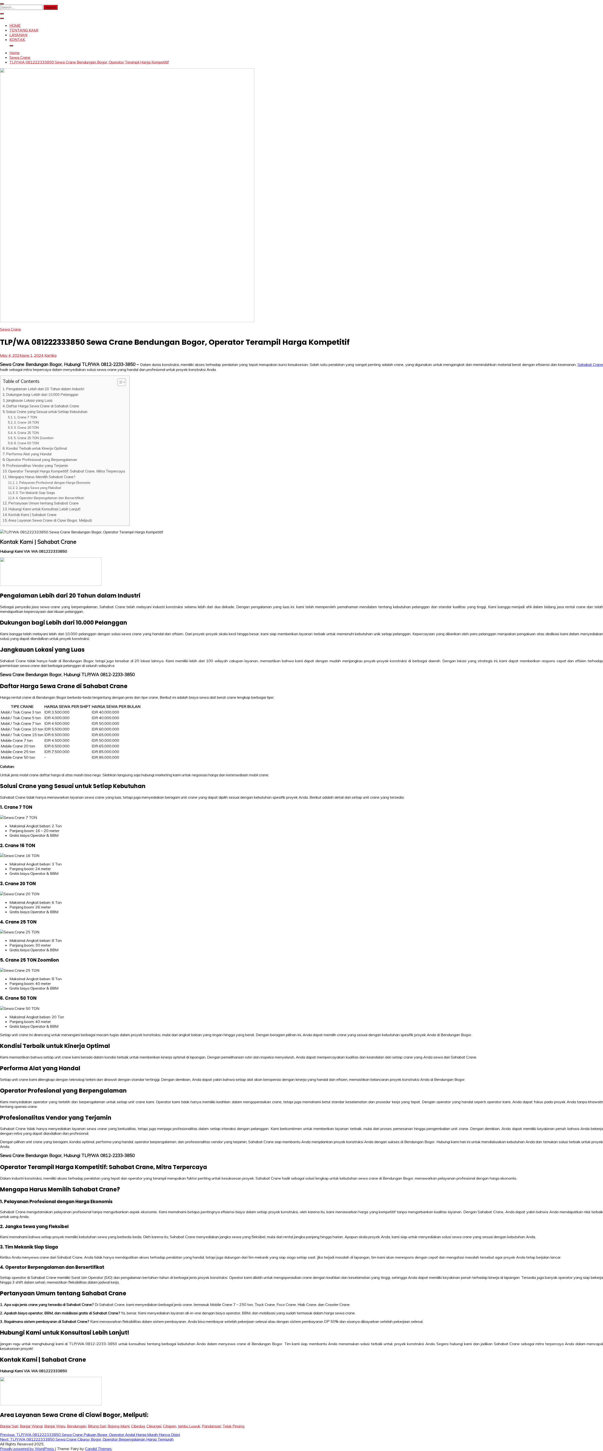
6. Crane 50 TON (26, 443)
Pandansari (211, 1426)
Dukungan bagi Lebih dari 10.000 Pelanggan (42, 394)
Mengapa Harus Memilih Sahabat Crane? (41, 477)
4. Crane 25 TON (26, 433)
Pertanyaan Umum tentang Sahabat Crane (43, 503)
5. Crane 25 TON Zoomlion (33, 438)
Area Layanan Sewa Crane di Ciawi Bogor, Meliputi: (50, 520)
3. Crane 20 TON (26, 427)
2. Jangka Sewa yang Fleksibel (38, 488)
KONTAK (17, 39)
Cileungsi (154, 1426)
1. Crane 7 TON (25, 417)
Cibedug (138, 1426)
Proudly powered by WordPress (27, 1448)
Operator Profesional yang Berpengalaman (41, 459)
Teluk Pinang (233, 1426)
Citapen (169, 1426)
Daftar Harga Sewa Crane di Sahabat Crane (42, 406)
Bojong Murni (119, 1426)
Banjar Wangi (31, 1426)
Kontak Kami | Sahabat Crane (32, 514)
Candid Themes (98, 1448)
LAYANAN (18, 34)
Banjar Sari (9, 1426)
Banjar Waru (54, 1426)
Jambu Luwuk (189, 1426)
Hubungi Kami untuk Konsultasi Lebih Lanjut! (44, 509)
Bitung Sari (97, 1426)
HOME (15, 25)
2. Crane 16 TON (26, 422)
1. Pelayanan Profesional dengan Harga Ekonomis (53, 482)
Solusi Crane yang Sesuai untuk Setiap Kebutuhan (46, 411)
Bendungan (76, 1426)
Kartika (51, 355)
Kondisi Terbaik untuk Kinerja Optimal (36, 448)
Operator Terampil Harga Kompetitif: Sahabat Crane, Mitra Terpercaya (66, 471)
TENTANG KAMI (23, 30)
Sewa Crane (10, 329)
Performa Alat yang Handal (29, 454)
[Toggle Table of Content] (119, 382)
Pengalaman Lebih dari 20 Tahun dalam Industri (45, 389)
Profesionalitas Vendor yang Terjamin (37, 465)
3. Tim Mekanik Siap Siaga (35, 493)
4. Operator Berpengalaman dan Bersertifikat (50, 498)
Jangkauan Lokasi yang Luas (29, 400)
